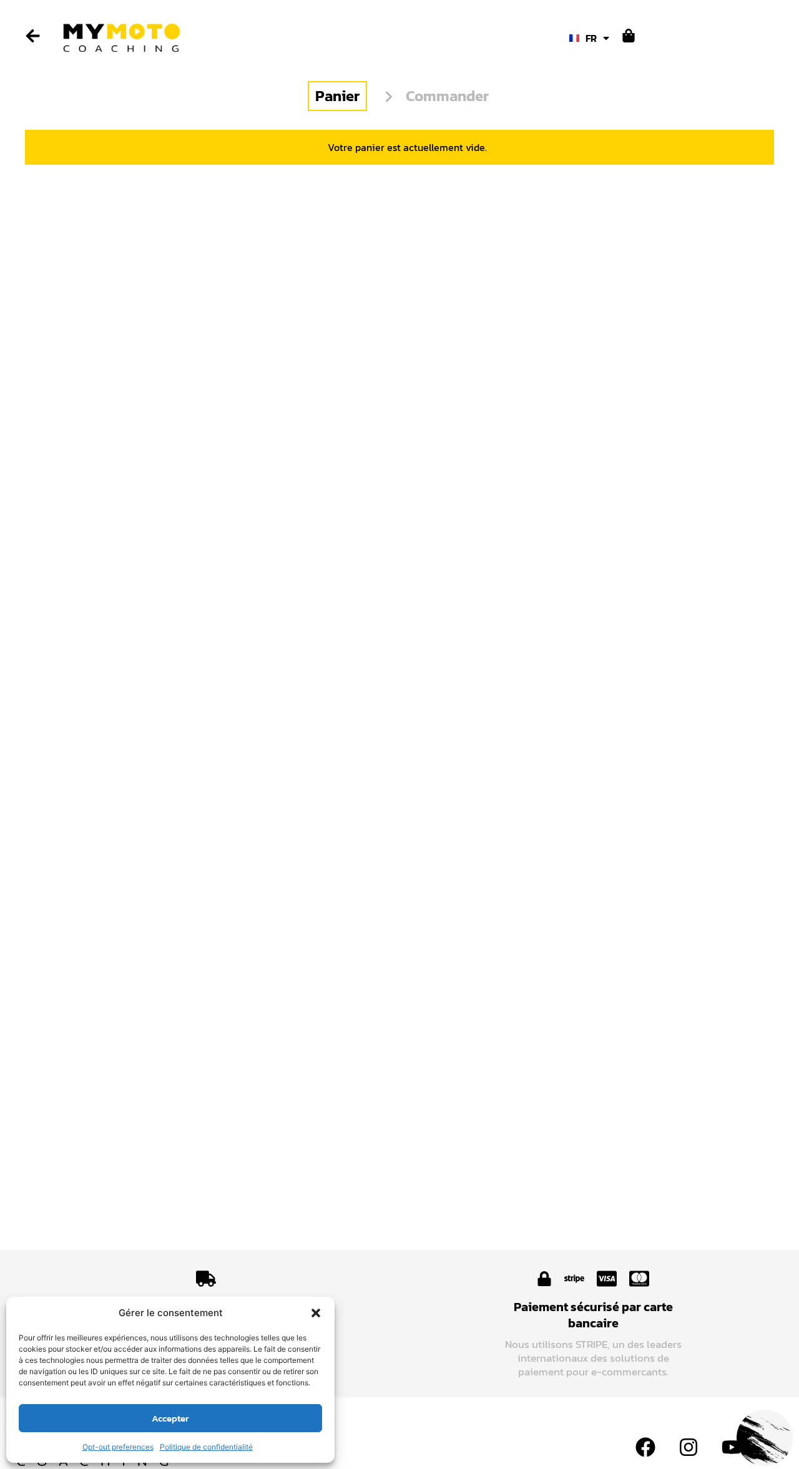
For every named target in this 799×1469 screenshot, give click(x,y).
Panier (337, 96)
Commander (447, 96)
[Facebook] (645, 1447)
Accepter (170, 1418)
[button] (316, 1313)
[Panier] (628, 35)
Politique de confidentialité (206, 1447)
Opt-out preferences (118, 1447)
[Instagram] (688, 1447)
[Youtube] (732, 1447)
